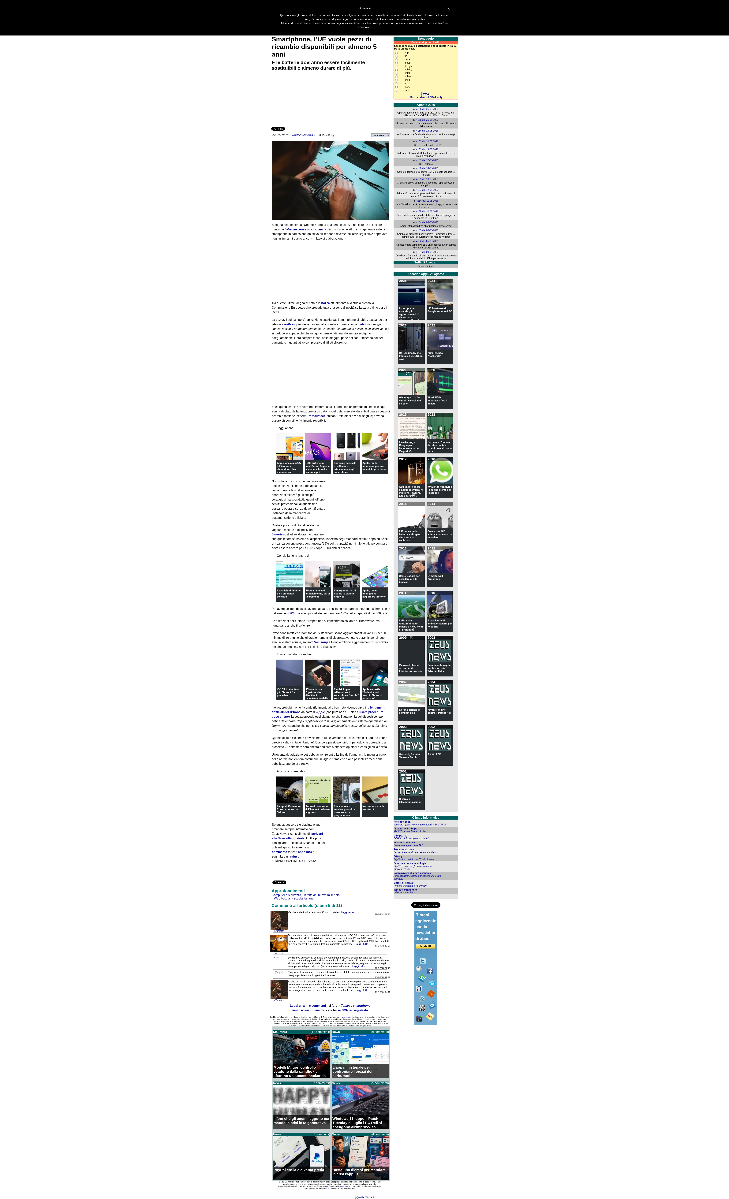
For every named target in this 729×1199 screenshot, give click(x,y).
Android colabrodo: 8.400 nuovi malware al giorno (317, 809)
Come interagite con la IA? (408, 845)
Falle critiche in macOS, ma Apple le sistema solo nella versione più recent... (317, 469)
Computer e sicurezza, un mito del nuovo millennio (306, 895)
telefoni (364, 324)
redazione (344, 1186)
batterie (277, 534)
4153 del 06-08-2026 (427, 230)
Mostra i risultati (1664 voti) (426, 97)
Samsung (321, 642)
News (336, 1031)
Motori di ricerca (403, 882)
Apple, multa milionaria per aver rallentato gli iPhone (374, 466)
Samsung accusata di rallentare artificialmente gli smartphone (345, 468)
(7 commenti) (321, 1083)
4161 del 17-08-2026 (427, 160)
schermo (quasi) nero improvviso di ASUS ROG (420, 824)
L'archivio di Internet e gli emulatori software (289, 593)
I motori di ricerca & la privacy (410, 885)
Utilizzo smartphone (404, 892)
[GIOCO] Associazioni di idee (410, 831)
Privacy (398, 856)
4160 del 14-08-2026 (427, 168)
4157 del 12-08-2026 (427, 189)
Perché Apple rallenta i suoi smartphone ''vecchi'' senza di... (346, 694)
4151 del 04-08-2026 (427, 252)
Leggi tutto (347, 912)
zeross (279, 953)
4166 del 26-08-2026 (427, 109)
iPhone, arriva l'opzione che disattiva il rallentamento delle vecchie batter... (316, 695)
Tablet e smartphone (405, 889)
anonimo (304, 852)
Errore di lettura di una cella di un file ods (416, 852)
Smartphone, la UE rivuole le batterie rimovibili (345, 593)
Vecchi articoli (426, 266)
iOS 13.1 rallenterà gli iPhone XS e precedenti (288, 692)
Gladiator (279, 931)
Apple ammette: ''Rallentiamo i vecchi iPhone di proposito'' (372, 694)
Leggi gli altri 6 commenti (308, 1005)
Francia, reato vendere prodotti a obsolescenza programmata (344, 811)
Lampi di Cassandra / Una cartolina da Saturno (289, 809)
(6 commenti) (380, 1031)
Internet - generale (404, 842)
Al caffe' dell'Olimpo (405, 828)
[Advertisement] (299, 99)
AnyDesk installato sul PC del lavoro (414, 859)
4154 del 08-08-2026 (427, 222)
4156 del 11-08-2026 (427, 200)
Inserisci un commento (308, 1010)
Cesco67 (279, 957)
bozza (325, 303)
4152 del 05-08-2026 (427, 241)
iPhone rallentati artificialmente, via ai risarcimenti (317, 593)
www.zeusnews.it (303, 134)
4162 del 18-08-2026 (427, 149)
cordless (288, 324)
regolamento (345, 1017)
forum (329, 1188)
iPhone (295, 613)
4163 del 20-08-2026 (427, 141)
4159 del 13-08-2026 (427, 179)
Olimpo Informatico (425, 817)
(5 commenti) (380, 1083)
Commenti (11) (381, 135)
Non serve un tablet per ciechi (373, 808)
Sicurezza (280, 1031)
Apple (320, 712)
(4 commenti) (380, 1134)
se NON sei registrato (352, 1010)
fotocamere (317, 416)
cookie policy (417, 18)
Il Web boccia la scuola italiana (292, 898)
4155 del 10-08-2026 (427, 211)
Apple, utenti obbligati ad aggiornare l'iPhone (374, 593)
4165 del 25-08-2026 (427, 119)
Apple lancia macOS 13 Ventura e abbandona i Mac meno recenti (289, 468)
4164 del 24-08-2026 (427, 130)
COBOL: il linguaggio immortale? (411, 838)
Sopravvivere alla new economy (412, 873)
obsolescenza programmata (306, 229)
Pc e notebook (402, 821)
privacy (368, 1184)
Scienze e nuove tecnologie (410, 863)
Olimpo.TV (400, 835)
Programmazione (404, 849)
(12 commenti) (320, 1031)
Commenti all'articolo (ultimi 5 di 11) (307, 905)
